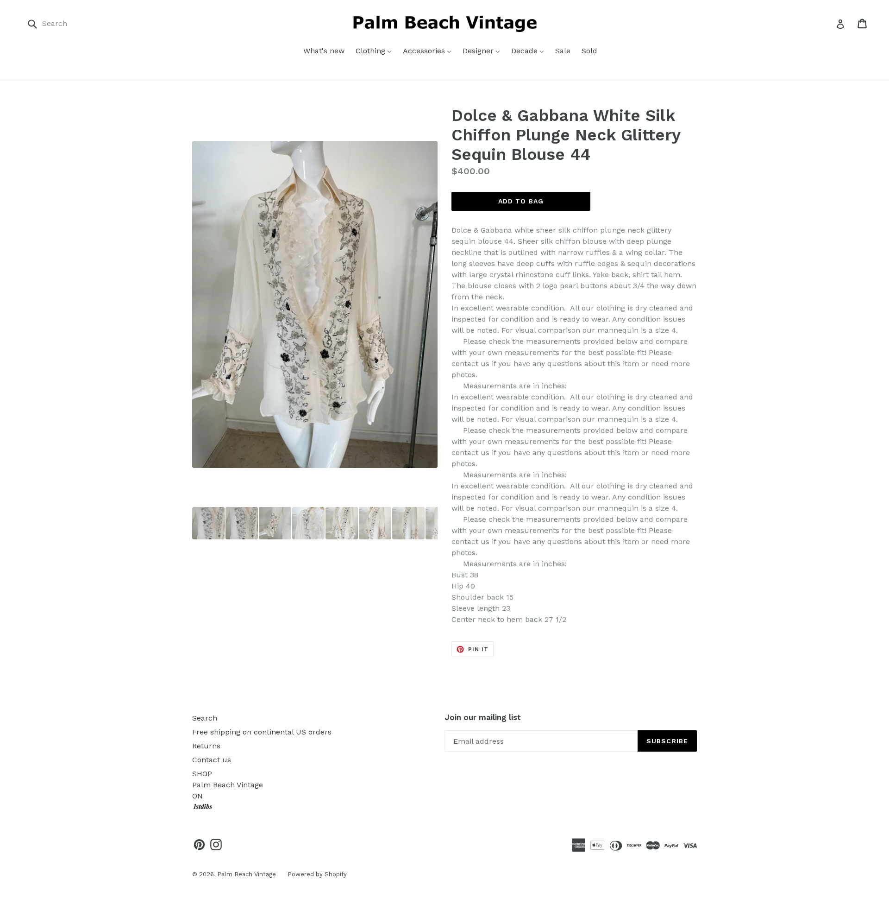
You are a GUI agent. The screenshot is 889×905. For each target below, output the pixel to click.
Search (204, 718)
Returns (206, 745)
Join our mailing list (482, 717)
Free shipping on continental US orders (262, 732)
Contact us (211, 759)
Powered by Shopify (317, 874)
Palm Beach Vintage (246, 874)
